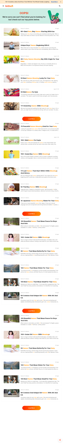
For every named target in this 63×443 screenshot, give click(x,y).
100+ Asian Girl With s (35, 237)
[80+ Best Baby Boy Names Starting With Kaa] (11, 32)
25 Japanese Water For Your (40, 201)
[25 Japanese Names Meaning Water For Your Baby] (11, 201)
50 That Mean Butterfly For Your (38, 251)
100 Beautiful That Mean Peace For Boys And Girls (39, 222)
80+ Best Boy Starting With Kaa (37, 31)
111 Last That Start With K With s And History (39, 172)
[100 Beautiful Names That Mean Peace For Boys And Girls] (11, 222)
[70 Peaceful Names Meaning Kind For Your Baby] (11, 127)
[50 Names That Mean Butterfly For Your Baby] (11, 251)
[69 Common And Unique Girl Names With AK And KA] (11, 296)
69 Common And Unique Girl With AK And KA (39, 297)
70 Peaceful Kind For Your (39, 126)
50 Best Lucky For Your (38, 78)
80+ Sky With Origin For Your (40, 60)
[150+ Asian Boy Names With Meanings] (11, 154)
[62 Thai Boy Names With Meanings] (11, 187)
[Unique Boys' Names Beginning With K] (11, 46)
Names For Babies (25, 28)
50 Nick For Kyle (29, 92)
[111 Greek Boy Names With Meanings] (11, 106)
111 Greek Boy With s (34, 106)
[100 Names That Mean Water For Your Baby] (11, 268)
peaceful (32, 128)
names (42, 47)
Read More (54, 2)
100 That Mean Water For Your (37, 268)
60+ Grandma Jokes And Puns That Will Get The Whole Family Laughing (27, 2)
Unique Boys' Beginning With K (35, 45)
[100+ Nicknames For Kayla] (11, 140)
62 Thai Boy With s (34, 187)
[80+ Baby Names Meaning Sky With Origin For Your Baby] (11, 59)
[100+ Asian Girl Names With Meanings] (11, 238)
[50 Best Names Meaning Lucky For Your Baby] (11, 78)
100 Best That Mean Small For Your (39, 282)
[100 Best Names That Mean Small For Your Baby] (11, 282)
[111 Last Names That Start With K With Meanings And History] (11, 171)
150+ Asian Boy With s (35, 154)
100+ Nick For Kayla (31, 140)
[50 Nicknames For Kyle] (11, 92)
